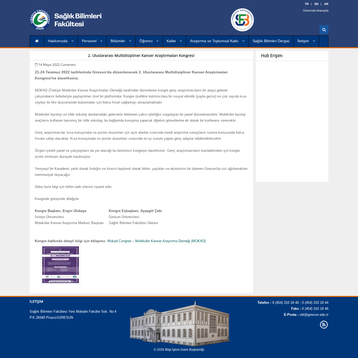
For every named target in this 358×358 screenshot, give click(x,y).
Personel (89, 41)
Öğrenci (146, 41)
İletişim (303, 41)
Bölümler (118, 41)
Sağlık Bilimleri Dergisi (271, 41)
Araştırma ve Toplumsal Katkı (215, 41)
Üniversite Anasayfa (315, 10)
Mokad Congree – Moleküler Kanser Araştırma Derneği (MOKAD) (156, 241)
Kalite (172, 41)
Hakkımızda (58, 41)
